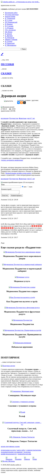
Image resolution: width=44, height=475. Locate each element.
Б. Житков (9, 36)
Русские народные (12, 14)
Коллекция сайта (11, 13)
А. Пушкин (9, 28)
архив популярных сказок (10, 446)
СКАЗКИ (6, 73)
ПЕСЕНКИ (7, 64)
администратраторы (33, 450)
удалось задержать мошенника (12, 160)
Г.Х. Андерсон (10, 30)
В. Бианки (9, 24)
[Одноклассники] (21, 102)
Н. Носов (8, 34)
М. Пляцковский (11, 22)
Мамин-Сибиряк (11, 39)
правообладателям (24, 454)
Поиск (24, 49)
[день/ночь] (8, 101)
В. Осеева (8, 41)
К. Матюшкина (10, 45)
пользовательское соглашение (12, 452)
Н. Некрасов (9, 38)
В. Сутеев (8, 20)
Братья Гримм (10, 16)
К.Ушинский (10, 43)
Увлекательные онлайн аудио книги (18, 173)
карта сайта (21, 450)
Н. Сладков (9, 26)
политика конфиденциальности (16, 453)
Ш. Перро (8, 32)
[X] (24, 102)
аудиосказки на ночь (8, 450)
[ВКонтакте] (18, 102)
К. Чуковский (10, 18)
